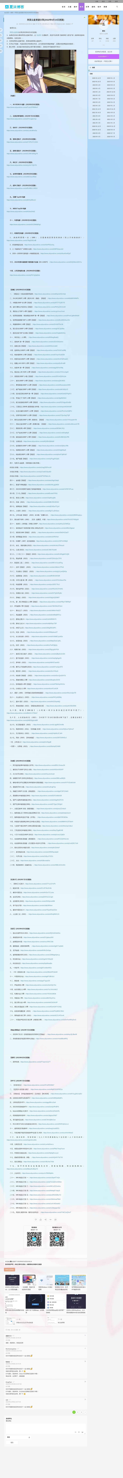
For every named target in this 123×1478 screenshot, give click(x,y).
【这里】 (39, 35)
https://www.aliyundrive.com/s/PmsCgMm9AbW (63, 315)
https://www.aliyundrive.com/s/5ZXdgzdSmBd (55, 402)
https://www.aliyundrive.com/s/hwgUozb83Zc (44, 1128)
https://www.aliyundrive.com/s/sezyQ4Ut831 (50, 381)
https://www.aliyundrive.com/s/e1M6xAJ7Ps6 (48, 567)
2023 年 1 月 (96, 92)
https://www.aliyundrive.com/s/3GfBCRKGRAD (43, 502)
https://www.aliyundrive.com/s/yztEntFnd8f (51, 363)
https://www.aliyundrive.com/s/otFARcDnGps (36, 950)
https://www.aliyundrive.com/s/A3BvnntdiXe (35, 860)
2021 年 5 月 (111, 116)
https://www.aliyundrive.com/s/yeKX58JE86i (61, 706)
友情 (116, 1)
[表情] (79, 1432)
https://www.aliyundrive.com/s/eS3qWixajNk (41, 498)
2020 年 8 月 (96, 133)
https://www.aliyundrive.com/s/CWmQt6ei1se (40, 1120)
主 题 (69, 7)
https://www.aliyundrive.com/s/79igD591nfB (21, 240)
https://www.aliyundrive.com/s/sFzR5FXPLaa (58, 489)
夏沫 (11, 1261)
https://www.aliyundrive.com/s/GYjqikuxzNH (38, 937)
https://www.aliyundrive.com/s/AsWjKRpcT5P (41, 623)
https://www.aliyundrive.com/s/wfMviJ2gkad (59, 528)
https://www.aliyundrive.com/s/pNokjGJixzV (56, 813)
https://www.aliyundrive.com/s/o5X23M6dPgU (25, 224)
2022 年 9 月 (96, 95)
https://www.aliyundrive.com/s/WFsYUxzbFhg (47, 563)
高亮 (109, 1)
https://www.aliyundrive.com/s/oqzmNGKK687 (56, 406)
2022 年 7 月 (96, 99)
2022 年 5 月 (96, 102)
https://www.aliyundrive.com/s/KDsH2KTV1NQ (45, 1007)
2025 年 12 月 (96, 78)
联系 (103, 1)
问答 (97, 1)
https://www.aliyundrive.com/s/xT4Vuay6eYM (61, 420)
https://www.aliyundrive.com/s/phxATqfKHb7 (52, 454)
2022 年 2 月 (96, 105)
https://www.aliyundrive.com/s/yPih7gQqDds (25, 275)
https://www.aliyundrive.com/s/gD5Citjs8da (49, 328)
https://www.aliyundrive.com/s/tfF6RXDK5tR (45, 576)
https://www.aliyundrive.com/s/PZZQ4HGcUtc (53, 839)
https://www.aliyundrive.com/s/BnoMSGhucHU (54, 320)
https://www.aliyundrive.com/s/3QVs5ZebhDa (45, 933)
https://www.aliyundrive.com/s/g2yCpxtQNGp (51, 571)
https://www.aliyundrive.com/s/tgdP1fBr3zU (39, 976)
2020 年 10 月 (96, 129)
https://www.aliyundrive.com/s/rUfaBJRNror (37, 905)
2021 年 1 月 (111, 123)
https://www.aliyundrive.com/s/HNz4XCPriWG (47, 589)
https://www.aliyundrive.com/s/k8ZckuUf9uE (22, 177)
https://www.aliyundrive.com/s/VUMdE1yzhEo (47, 636)
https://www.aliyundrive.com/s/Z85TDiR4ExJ (51, 737)
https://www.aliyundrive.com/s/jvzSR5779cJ (45, 584)
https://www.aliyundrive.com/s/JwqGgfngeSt (46, 658)
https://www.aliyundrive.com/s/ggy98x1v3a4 (41, 1102)
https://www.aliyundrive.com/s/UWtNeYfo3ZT (45, 610)
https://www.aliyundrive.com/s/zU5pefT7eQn (45, 1177)
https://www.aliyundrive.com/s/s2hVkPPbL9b (48, 324)
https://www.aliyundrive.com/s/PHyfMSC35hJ (48, 1011)
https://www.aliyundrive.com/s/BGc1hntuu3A (50, 765)
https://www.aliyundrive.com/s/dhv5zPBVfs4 (44, 537)
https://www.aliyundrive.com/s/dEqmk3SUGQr (50, 294)
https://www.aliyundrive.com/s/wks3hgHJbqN (43, 480)
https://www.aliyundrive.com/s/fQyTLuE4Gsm (44, 511)
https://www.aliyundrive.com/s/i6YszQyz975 (48, 667)
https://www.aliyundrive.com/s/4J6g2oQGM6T (44, 597)
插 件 (75, 7)
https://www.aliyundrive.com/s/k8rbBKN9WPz (63, 298)
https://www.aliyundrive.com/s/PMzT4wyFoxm (49, 1149)
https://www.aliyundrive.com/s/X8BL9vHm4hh (49, 865)
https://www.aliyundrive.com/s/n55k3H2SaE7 (53, 532)
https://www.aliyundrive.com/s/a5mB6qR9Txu (45, 615)
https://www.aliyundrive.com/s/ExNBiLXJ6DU (22, 188)
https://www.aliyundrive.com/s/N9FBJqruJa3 (48, 249)
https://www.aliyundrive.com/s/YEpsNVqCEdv (41, 910)
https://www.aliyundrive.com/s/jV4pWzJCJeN (47, 733)
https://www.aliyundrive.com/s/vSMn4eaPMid (45, 1199)
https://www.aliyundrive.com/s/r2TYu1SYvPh (40, 884)
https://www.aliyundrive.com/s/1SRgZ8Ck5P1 (40, 628)
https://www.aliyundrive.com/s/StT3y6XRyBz (47, 593)
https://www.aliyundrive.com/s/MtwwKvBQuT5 (22, 1169)
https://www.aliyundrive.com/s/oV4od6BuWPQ (52, 1038)
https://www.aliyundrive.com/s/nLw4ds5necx (39, 1144)
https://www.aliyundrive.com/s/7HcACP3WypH (63, 519)
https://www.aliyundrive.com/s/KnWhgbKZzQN (53, 554)
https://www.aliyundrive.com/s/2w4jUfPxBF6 (44, 1107)
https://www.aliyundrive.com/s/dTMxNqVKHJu (49, 684)
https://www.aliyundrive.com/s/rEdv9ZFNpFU (56, 394)
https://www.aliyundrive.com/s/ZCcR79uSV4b (36, 888)
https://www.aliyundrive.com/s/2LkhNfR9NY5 (41, 619)
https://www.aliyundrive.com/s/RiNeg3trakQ (43, 337)
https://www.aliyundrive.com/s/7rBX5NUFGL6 (46, 606)
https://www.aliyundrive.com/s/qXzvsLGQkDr (49, 834)
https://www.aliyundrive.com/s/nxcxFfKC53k (38, 942)
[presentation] (74, 1278)
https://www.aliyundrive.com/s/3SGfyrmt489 (40, 901)
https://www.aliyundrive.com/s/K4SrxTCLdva (39, 892)
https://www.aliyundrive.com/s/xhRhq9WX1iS (44, 914)
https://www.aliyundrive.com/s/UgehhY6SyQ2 (37, 959)
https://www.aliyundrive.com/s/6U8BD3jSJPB (53, 437)
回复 (8, 1340)
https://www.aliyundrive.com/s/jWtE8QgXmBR (22, 720)
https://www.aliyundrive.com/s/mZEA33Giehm (47, 342)
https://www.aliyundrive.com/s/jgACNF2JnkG (53, 791)
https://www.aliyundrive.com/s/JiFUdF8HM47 (39, 1085)
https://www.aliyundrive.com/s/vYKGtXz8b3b (41, 994)
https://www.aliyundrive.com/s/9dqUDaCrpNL (45, 641)
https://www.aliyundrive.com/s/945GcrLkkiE (43, 346)
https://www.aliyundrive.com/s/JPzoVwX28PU (56, 411)
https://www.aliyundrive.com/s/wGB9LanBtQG (49, 778)
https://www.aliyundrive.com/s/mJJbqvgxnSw (45, 1208)
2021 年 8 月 (96, 116)
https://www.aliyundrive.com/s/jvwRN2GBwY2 (45, 1195)
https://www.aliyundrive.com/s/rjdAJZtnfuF (45, 847)
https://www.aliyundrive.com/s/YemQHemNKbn (46, 1182)
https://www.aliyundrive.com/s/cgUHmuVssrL (49, 311)
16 (38, 24)
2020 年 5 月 (111, 136)
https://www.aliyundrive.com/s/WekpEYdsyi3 (45, 1190)
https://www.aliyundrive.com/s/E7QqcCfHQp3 (47, 804)
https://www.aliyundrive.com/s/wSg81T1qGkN (47, 946)
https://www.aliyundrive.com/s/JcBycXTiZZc (38, 856)
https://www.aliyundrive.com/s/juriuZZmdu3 (51, 808)
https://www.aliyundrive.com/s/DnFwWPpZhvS (60, 1020)
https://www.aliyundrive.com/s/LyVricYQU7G (22, 165)
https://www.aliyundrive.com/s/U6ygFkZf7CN (48, 800)
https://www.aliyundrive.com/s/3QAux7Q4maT (58, 729)
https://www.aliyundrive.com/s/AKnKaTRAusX (48, 545)
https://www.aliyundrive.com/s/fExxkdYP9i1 (43, 493)
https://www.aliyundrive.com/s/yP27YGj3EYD (49, 302)
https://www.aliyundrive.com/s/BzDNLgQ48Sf (43, 485)
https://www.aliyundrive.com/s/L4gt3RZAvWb (48, 724)
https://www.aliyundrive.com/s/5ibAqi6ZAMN (45, 746)
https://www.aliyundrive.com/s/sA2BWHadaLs (66, 515)
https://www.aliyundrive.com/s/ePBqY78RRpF (55, 602)
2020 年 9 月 (111, 129)
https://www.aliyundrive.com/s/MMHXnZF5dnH (57, 821)
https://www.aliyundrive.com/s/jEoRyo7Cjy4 (44, 506)
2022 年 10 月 (111, 92)
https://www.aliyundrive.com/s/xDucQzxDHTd (50, 675)
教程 (12, 12)
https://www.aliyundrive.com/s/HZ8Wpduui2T (42, 632)
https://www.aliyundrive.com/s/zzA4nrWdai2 (58, 1133)
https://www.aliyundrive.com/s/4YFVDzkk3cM (60, 782)
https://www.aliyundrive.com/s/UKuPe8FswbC (52, 359)
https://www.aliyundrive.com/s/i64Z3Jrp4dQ (45, 701)
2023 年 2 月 (111, 88)
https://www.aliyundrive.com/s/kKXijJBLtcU (21, 200)
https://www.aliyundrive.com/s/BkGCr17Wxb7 (22, 713)
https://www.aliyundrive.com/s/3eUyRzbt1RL (45, 1111)
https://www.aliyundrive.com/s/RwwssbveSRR (55, 385)
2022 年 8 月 (111, 95)
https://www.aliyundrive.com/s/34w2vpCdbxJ (57, 826)
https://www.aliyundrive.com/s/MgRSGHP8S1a (46, 1089)
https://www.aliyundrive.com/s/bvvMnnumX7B (63, 424)
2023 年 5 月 (111, 85)
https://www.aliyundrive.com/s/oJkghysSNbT (42, 1115)
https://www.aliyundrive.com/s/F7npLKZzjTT (36, 1062)
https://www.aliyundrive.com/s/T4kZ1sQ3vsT (56, 1212)
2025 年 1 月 (111, 78)
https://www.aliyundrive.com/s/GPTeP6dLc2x (35, 476)
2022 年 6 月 (111, 99)
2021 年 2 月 (96, 123)
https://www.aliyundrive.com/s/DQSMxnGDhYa (66, 262)
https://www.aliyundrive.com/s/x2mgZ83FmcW (35, 467)
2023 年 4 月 (96, 88)
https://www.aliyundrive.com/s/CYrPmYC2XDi (22, 142)
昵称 (8, 1437)
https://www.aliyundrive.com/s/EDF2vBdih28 (47, 795)
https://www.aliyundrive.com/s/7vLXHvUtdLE (42, 989)
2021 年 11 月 (111, 109)
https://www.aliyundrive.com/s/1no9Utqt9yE (54, 433)
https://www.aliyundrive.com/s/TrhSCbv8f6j (51, 350)
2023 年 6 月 (96, 85)
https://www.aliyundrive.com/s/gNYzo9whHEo (36, 968)
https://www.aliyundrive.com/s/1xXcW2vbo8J (45, 1203)
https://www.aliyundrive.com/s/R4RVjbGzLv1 (53, 1124)
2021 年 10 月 (96, 112)
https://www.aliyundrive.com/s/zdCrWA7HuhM (41, 550)
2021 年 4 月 (96, 119)
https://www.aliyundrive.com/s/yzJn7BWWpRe (37, 1173)
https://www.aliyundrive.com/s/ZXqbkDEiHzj (50, 333)
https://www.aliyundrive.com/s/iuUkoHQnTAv (41, 985)
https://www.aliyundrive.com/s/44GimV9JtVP (48, 769)
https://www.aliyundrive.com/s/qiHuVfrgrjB (37, 742)
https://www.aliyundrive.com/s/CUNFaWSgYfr (22, 153)
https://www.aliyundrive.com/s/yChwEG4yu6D (35, 472)
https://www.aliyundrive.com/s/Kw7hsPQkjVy (42, 645)
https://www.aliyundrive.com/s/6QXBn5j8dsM (39, 441)
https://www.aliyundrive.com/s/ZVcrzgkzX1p (21, 119)
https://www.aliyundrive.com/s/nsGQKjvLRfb (53, 446)
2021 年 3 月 (111, 119)
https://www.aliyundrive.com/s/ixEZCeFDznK (49, 1015)
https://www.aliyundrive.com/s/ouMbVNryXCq (39, 998)
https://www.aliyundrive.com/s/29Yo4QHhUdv (50, 376)
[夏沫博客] (14, 6)
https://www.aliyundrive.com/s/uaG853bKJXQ (49, 428)
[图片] (82, 1432)
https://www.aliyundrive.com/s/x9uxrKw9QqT (56, 253)
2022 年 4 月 (111, 102)
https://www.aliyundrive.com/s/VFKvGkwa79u (50, 580)
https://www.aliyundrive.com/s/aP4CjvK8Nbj (47, 697)
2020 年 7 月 (111, 133)
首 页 (63, 7)
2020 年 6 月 (96, 136)
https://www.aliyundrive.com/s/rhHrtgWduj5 (51, 450)
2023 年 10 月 (96, 81)
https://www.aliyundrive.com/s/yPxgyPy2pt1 (44, 459)
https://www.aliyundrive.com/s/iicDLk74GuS (43, 671)
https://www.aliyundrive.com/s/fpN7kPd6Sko (53, 817)
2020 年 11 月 (111, 126)
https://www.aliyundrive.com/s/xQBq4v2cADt (50, 654)
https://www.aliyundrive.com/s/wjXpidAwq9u (37, 963)
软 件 (99, 7)
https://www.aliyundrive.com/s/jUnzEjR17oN (63, 843)
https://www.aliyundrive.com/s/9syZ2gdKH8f (48, 830)
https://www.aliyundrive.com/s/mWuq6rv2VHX (44, 680)
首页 (7, 12)
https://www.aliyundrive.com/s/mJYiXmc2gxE (53, 372)
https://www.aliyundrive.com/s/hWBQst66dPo (47, 1098)
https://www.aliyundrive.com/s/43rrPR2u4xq (39, 245)
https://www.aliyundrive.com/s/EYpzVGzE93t (49, 355)
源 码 (93, 7)
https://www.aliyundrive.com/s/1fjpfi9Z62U (52, 398)
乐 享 (87, 7)
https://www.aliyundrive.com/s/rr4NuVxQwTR (61, 693)
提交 (12, 1442)
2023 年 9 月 (111, 81)
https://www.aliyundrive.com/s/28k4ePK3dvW (42, 972)
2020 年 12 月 (96, 126)
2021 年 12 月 (96, 109)
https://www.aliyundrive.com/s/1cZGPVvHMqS (52, 541)
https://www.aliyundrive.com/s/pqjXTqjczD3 (35, 981)
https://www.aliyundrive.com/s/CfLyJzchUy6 (39, 774)
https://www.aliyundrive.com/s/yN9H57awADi (44, 662)
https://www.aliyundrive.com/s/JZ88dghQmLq (44, 955)
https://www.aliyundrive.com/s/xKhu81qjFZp (41, 787)
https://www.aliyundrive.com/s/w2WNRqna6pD (42, 852)
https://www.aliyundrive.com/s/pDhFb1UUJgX (37, 897)
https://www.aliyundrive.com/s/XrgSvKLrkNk (22, 1140)
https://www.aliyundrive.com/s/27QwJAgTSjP (54, 415)
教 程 (81, 7)
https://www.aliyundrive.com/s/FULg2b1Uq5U (66, 1094)
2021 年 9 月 (111, 112)
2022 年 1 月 (111, 105)
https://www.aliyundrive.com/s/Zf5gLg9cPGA (44, 649)
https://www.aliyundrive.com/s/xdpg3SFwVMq (47, 368)
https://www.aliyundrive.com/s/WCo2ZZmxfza (45, 1186)
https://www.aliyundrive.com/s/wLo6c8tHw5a (22, 130)
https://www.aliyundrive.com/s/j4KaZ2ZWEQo (54, 524)
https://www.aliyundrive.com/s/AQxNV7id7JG (47, 1157)
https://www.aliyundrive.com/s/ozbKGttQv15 (53, 389)
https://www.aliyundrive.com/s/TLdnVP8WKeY (22, 107)
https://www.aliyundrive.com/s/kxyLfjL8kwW (62, 1034)
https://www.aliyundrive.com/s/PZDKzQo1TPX (46, 558)
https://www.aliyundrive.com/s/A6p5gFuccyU (43, 1153)
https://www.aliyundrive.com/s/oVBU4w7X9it (39, 1161)
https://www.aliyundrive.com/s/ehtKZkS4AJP (42, 1002)
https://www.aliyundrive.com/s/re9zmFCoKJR (42, 688)
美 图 (105, 7)
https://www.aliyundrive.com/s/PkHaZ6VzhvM (50, 307)
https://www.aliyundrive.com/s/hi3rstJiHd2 (21, 211)
